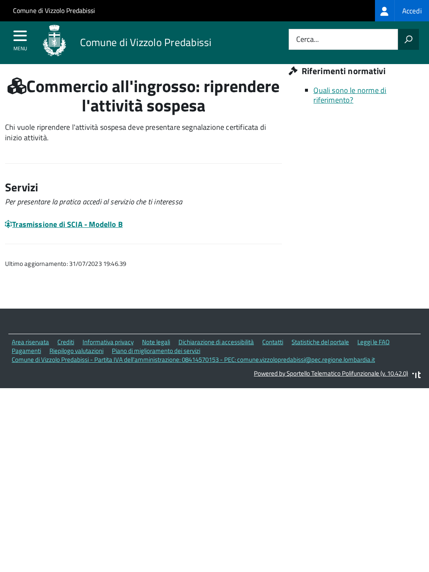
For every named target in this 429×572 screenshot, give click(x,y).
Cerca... (307, 39)
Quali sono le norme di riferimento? (349, 95)
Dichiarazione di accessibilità (216, 342)
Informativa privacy (108, 342)
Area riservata (30, 342)
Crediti (65, 342)
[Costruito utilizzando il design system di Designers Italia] (416, 375)
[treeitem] (402, 10)
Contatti (272, 342)
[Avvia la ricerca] (408, 39)
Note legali (156, 342)
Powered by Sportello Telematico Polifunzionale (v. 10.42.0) (331, 373)
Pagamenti (26, 351)
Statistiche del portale (320, 342)
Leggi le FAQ (373, 342)
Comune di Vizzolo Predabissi (54, 10)
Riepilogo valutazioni (76, 351)
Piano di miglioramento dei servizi (156, 351)
